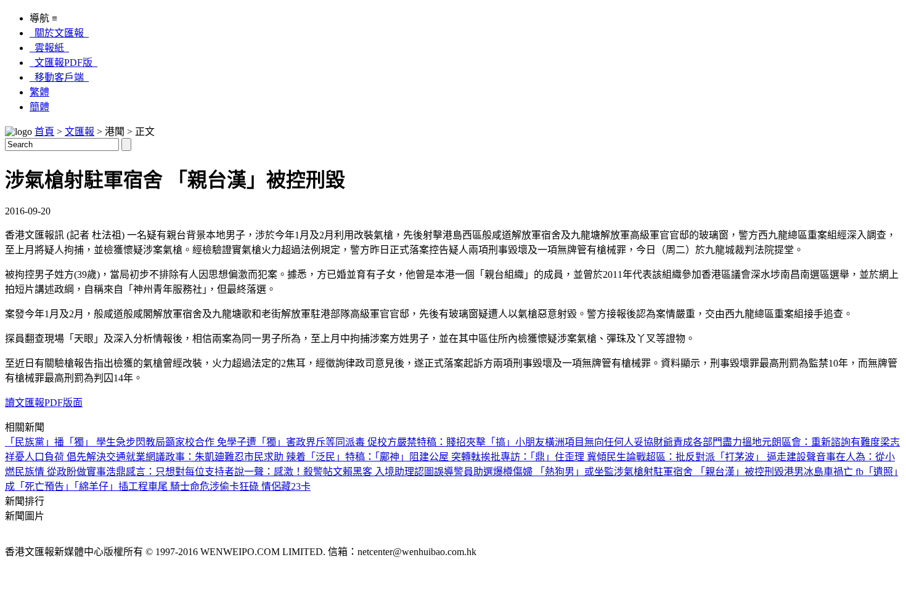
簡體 (39, 107)
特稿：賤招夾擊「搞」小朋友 (481, 442)
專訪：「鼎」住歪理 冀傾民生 (563, 457)
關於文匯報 (59, 33)
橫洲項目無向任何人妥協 (599, 442)
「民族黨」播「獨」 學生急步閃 (75, 442)
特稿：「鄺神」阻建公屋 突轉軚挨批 (422, 457)
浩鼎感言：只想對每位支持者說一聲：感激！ (204, 471)
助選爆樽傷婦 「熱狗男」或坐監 (543, 471)
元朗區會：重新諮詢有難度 (821, 442)
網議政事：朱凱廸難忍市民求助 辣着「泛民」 (245, 457)
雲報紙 (49, 48)
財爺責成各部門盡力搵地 (707, 442)
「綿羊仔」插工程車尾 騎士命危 (142, 486)
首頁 (44, 131)
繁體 (39, 92)
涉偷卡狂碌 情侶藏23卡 (260, 486)
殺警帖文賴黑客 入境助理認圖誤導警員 (388, 471)
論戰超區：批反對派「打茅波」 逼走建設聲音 (726, 457)
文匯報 (79, 131)
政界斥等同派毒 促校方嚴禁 (356, 442)
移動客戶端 (59, 77)
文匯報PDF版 (63, 62)
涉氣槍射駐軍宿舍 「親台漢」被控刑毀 (699, 471)
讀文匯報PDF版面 (44, 402)
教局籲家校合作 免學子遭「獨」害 (220, 442)
